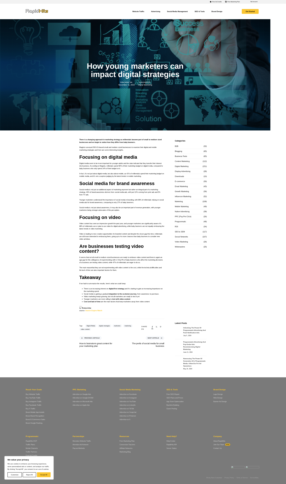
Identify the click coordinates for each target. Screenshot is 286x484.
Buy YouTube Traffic (33, 398)
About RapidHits (219, 441)
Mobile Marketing (182, 206)
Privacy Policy (229, 478)
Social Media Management (177, 11)
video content (85, 329)
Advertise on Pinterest (128, 416)
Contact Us (217, 448)
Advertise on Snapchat (128, 412)
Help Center (170, 441)
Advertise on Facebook (128, 394)
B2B (176, 146)
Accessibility (254, 478)
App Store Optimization (175, 401)
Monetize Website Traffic (82, 441)
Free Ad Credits (217, 2)
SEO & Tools (200, 11)
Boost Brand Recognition (35, 416)
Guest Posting (171, 409)
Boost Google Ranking (34, 423)
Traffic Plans (30, 444)
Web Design (217, 398)
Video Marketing (181, 242)
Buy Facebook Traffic (33, 405)
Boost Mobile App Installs (35, 412)
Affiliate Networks (126, 448)
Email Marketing (181, 186)
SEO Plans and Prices (174, 398)
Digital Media (91, 326)
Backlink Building (172, 405)
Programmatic (180, 222)
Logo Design (218, 394)
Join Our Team (221, 444)
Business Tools (181, 156)
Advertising (155, 11)
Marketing (179, 201)
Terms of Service (242, 478)
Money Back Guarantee (214, 478)
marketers (117, 326)
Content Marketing (182, 161)
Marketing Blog (125, 452)
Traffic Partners (31, 452)
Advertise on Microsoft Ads (83, 401)
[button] (253, 1)
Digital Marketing (145, 85)
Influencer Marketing (183, 196)
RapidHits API (171, 444)
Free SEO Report (172, 394)
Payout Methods (79, 448)
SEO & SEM (180, 232)
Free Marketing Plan (233, 2)
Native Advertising (182, 211)
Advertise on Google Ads (82, 394)
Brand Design (216, 11)
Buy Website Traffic (33, 394)
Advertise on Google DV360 (83, 398)
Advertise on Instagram (128, 398)
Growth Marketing (182, 191)
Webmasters (180, 247)
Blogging (178, 151)
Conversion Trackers (127, 444)
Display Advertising (182, 171)
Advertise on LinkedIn (128, 405)
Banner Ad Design (220, 401)
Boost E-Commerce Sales (35, 419)
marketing (128, 326)
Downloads (179, 176)
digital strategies (104, 326)
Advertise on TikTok (127, 409)
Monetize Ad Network (80, 444)
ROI (176, 227)
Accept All (43, 475)
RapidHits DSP (31, 441)
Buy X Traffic (30, 409)
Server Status (171, 448)
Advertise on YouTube (128, 401)
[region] (29, 468)
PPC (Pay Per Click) (183, 217)
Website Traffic (138, 11)
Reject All (29, 475)
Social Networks (181, 237)
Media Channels (32, 448)
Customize (14, 475)
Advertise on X (125, 419)
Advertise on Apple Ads (81, 405)
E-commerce (180, 181)
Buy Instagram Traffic (34, 401)
